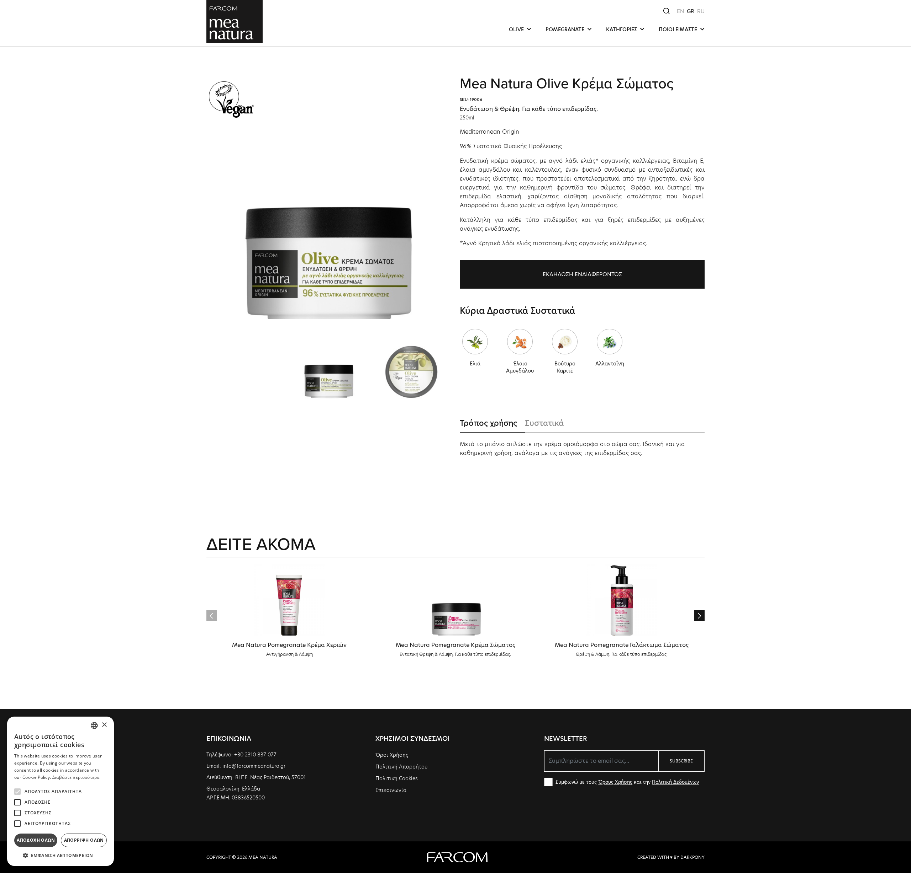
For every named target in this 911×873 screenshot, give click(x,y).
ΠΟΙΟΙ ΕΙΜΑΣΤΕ (679, 29)
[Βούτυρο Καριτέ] (564, 341)
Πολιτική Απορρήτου (401, 766)
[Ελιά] (475, 341)
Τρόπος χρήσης (488, 423)
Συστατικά (544, 423)
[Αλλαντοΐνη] (609, 341)
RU (701, 11)
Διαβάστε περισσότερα (76, 777)
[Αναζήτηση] (666, 11)
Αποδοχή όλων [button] (36, 840)
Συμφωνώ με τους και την (627, 782)
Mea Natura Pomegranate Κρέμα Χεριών (289, 645)
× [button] (104, 725)
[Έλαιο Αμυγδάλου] (519, 341)
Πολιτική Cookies (396, 778)
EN (680, 11)
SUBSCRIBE (681, 761)
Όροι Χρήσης (391, 755)
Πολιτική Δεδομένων (675, 782)
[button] (699, 615)
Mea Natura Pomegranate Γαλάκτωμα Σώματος (622, 645)
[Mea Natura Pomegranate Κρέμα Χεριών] (289, 600)
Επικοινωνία (390, 790)
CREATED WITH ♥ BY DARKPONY (671, 857)
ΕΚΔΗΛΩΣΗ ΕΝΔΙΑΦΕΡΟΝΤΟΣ (582, 274)
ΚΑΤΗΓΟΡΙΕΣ (622, 29)
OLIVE (517, 29)
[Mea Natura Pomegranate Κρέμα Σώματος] (455, 600)
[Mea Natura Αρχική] (234, 21)
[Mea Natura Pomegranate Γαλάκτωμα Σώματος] (621, 600)
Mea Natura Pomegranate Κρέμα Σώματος (455, 645)
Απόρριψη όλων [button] (84, 840)
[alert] (60, 791)
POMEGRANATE (566, 29)
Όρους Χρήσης (615, 782)
